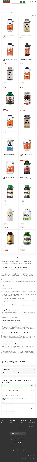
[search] (28, 1)
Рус (23, 1)
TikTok (23, 450)
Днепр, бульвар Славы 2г (19, 442)
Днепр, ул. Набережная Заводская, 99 (19, 445)
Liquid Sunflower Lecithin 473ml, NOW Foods (10, 413)
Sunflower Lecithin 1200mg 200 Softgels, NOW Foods (12, 387)
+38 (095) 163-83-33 (16, 436)
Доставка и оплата (32, 422)
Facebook (14, 450)
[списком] (33, 15)
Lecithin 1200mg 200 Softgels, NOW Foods (10, 402)
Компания (12, 420)
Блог (11, 422)
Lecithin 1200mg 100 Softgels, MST (8, 411)
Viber (21, 450)
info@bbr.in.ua (19, 438)
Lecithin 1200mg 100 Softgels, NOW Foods (10, 390)
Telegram (18, 450)
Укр (21, 1)
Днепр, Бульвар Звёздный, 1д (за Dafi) (19, 439)
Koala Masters (32, 455)
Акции (2, 420)
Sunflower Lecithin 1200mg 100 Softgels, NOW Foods (12, 393)
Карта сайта (31, 426)
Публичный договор (32, 425)
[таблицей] (35, 15)
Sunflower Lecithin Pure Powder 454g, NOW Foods (11, 395)
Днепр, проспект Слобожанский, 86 (19, 443)
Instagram (16, 450)
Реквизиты (22, 422)
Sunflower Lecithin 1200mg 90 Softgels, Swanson (11, 404)
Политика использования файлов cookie (22, 427)
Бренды (3, 422)
